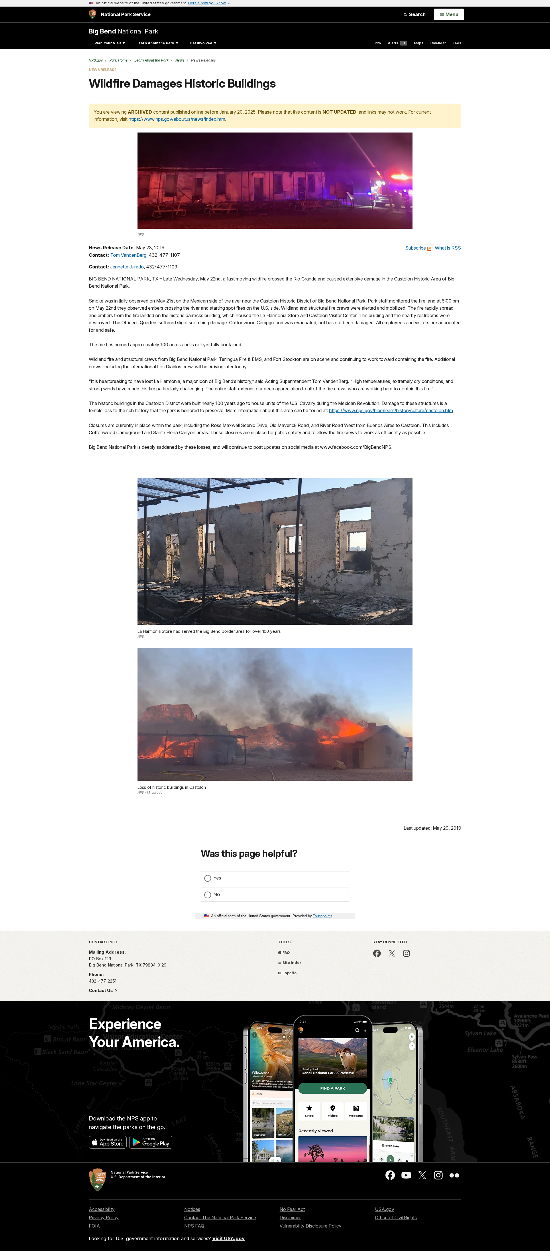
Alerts (396, 43)
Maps (418, 43)
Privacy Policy (104, 1217)
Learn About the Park (155, 43)
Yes (217, 878)
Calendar (438, 43)
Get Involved (201, 43)
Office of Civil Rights (396, 1217)
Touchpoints (322, 915)
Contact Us (101, 990)
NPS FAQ (194, 1226)
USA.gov (384, 1209)
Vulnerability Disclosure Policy (310, 1226)
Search (417, 14)
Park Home (118, 60)
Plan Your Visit (108, 43)
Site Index (292, 962)
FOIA (94, 1226)
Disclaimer (290, 1217)
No (216, 894)
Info (378, 43)
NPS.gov (96, 60)
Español (290, 973)
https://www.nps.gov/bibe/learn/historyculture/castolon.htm (391, 410)
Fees (457, 43)
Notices (192, 1209)
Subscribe (415, 248)
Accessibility (102, 1209)
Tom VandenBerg (128, 255)
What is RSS (448, 248)
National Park (123, 31)
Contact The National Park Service (220, 1217)
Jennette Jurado (127, 267)
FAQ (286, 952)
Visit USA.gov (228, 1238)
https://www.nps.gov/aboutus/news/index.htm (177, 119)
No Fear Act (292, 1209)
